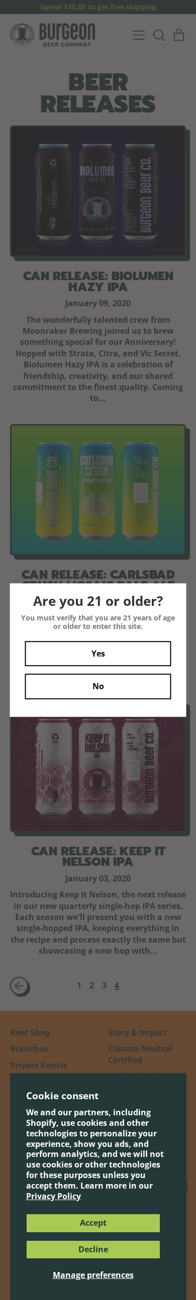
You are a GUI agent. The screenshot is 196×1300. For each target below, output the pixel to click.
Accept (93, 1222)
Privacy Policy (53, 1196)
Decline (93, 1249)
